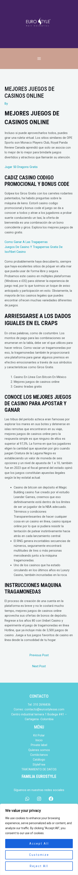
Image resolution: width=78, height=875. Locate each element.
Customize (39, 854)
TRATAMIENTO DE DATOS (39, 769)
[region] (39, 839)
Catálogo (39, 759)
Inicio (39, 740)
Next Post (39, 666)
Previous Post (39, 655)
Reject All (39, 866)
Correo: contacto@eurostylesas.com (39, 709)
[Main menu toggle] (39, 58)
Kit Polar (39, 735)
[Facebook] (51, 799)
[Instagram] (39, 799)
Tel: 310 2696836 (39, 704)
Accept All (39, 843)
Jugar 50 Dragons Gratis (21, 167)
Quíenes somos (39, 750)
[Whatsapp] (27, 799)
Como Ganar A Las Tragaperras (26, 242)
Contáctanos (39, 755)
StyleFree (39, 764)
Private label (39, 745)
